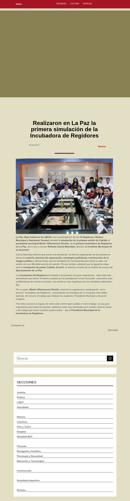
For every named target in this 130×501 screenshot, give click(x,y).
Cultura (74, 4)
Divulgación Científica (29, 451)
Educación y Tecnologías (30, 461)
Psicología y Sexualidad (30, 456)
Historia (21, 417)
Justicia (21, 392)
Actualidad (23, 407)
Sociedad (61, 4)
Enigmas (21, 431)
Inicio (19, 4)
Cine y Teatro (24, 426)
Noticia (102, 146)
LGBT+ (20, 402)
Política (21, 397)
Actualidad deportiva (28, 480)
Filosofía (21, 446)
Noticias (87, 4)
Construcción (24, 470)
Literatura (22, 421)
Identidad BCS (24, 436)
